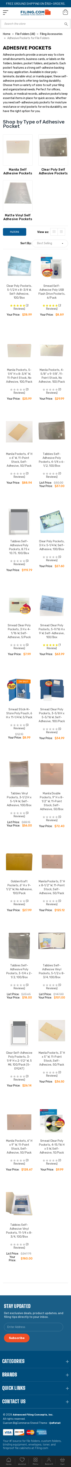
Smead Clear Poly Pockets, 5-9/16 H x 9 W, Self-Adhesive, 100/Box (52, 631)
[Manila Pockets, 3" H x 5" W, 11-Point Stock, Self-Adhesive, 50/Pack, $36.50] (51, 1033)
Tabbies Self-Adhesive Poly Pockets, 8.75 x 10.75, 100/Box (19, 547)
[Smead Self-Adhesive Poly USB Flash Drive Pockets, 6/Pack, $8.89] (51, 266)
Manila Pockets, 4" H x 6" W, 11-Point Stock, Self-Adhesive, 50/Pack (19, 459)
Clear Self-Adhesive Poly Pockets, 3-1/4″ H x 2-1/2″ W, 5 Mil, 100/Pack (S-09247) (19, 1060)
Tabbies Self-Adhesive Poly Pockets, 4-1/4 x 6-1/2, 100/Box (52, 459)
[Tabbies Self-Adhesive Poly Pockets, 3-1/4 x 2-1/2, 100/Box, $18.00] (19, 946)
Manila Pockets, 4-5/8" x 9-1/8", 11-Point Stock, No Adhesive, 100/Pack (52, 375)
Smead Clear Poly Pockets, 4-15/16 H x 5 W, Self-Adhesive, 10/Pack (51, 1146)
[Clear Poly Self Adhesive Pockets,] (53, 150)
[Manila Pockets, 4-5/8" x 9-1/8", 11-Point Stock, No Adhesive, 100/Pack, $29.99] (51, 350)
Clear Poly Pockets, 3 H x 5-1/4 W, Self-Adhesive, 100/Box (51, 545)
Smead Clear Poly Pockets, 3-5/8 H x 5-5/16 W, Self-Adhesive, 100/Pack (52, 715)
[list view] (61, 232)
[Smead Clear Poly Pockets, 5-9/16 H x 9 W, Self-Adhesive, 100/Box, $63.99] (51, 606)
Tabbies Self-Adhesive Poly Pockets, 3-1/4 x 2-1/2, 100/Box (19, 971)
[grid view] (54, 232)
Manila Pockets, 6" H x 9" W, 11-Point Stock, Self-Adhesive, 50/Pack (19, 1146)
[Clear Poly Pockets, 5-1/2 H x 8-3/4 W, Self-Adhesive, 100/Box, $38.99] (19, 266)
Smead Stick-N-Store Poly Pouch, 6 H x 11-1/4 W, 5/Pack (19, 713)
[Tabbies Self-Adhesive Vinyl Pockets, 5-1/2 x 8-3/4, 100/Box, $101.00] (51, 946)
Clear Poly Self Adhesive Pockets (53, 171)
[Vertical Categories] (5, 12)
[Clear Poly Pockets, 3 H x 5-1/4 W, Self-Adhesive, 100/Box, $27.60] (51, 522)
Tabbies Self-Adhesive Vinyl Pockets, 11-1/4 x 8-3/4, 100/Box (19, 1230)
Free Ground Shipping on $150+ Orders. (35, 3)
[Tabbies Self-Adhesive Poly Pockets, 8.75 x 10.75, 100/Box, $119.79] (19, 522)
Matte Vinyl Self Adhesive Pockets (17, 217)
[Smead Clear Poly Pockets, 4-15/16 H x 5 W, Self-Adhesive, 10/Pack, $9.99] (51, 1121)
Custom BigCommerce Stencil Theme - (32, 1422)
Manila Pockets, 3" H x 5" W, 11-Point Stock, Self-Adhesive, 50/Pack (52, 1058)
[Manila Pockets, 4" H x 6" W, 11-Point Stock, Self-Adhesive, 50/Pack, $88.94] (19, 434)
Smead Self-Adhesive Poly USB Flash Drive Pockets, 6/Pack (51, 291)
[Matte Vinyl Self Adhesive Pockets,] (18, 195)
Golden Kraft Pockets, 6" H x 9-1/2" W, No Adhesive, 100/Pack (19, 887)
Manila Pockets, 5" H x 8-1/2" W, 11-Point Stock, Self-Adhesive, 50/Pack (52, 887)
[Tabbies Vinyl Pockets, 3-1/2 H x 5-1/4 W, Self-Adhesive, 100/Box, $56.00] (19, 774)
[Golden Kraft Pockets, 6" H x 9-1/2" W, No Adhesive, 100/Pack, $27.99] (19, 862)
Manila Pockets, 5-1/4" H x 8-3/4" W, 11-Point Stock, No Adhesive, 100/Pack (19, 375)
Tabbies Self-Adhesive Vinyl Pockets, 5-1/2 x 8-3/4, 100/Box (52, 971)
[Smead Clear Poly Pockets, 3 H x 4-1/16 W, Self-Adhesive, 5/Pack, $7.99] (19, 606)
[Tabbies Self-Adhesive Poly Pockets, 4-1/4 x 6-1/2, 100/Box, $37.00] (51, 434)
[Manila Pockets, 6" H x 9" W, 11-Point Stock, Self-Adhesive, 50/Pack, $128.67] (19, 1121)
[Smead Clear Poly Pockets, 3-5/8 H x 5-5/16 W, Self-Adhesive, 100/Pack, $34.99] (51, 690)
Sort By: (26, 243)
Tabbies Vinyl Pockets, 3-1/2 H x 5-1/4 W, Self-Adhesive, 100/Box (19, 799)
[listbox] (50, 243)
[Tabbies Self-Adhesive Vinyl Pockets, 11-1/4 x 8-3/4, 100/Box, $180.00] (19, 1205)
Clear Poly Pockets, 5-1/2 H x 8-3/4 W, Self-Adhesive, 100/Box (19, 291)
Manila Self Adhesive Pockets (17, 171)
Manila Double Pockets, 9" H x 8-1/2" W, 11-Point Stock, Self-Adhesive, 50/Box (52, 801)
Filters (14, 231)
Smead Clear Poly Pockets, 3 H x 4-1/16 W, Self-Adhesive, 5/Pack (19, 631)
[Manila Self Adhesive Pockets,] (18, 150)
